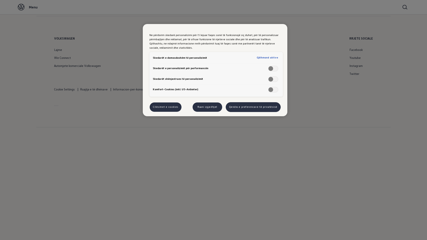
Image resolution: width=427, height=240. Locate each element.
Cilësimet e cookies (165, 106)
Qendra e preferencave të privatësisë (253, 106)
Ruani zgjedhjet (207, 106)
